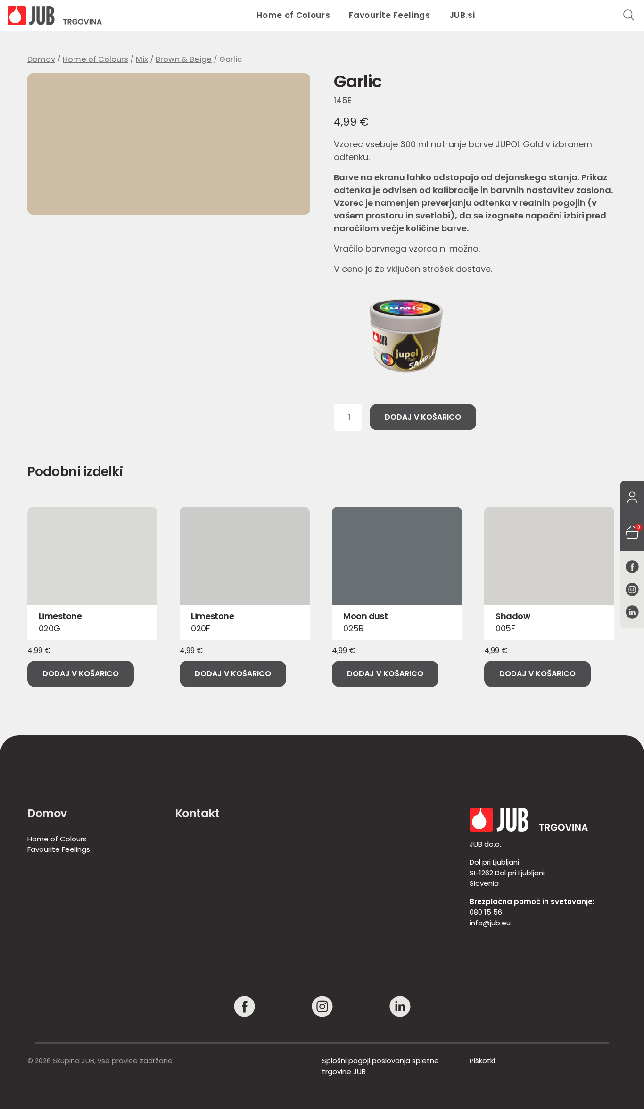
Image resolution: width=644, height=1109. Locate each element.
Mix (142, 59)
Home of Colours (293, 15)
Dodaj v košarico (423, 417)
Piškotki (482, 1061)
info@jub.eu (490, 923)
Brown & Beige (184, 59)
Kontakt (197, 813)
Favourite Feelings (389, 15)
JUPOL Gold (519, 144)
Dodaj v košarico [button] (80, 673)
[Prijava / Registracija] (632, 497)
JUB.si (462, 15)
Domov (41, 59)
